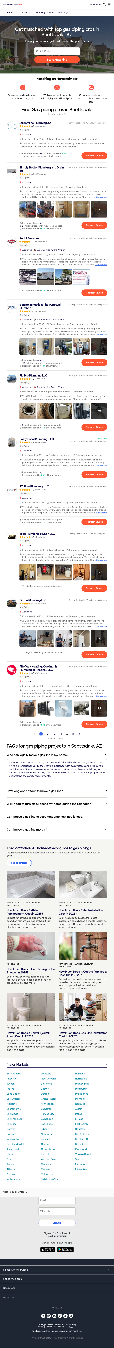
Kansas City (47, 1113)
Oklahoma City (49, 1179)
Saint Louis (47, 1118)
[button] (27, 209)
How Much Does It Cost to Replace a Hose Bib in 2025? (82, 973)
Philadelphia (82, 1083)
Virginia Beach (83, 1154)
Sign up (57, 1222)
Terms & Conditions (73, 1331)
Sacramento (14, 1108)
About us (8, 1297)
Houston (80, 1129)
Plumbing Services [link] (44, 12)
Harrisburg (81, 1078)
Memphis (80, 1098)
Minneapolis (47, 1103)
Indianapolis (13, 1179)
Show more (101, 197)
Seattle (79, 1159)
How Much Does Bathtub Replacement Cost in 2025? (25, 912)
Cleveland (47, 1169)
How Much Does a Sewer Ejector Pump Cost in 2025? (28, 1034)
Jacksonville (13, 1149)
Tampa (10, 1164)
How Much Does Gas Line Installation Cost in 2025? (83, 1034)
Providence (81, 1093)
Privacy (41, 1326)
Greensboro (48, 1149)
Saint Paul (46, 1108)
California (49, 1326)
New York (46, 1134)
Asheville (46, 1139)
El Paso (79, 1118)
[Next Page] (79, 734)
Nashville (80, 1103)
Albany (45, 1129)
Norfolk (79, 1144)
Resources (9, 1288)
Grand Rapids (48, 1098)
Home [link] (10, 12)
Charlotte (46, 1144)
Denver (11, 1129)
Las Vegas (47, 1124)
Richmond (81, 1149)
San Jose (12, 1124)
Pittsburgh (81, 1088)
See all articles (19, 862)
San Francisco (15, 1118)
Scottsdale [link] (27, 12)
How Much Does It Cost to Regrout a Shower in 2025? (30, 970)
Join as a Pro (95, 4)
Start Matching (57, 59)
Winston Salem (49, 1159)
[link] (57, 126)
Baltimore (46, 1083)
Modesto (12, 1103)
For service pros (12, 1278)
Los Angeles (13, 1098)
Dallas (78, 1113)
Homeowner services (15, 1269)
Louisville (46, 1073)
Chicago (11, 1174)
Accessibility (71, 1326)
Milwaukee (81, 1169)
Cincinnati (46, 1164)
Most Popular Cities (13, 1192)
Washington (13, 1139)
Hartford (11, 1134)
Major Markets (18, 1064)
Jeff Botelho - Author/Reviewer (24, 903)
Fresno (10, 1088)
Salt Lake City (83, 1139)
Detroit (45, 1093)
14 (73, 734)
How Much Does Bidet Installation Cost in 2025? (81, 912)
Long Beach (13, 1093)
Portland (80, 1073)
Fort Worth (81, 1124)
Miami (10, 1154)
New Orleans (48, 1078)
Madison (80, 1164)
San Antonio (82, 1134)
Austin (78, 1108)
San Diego (12, 1113)
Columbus (47, 1174)
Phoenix (11, 1078)
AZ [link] (17, 12)
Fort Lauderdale (16, 1144)
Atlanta (11, 1169)
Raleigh (45, 1154)
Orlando (11, 1159)
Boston (45, 1088)
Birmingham (13, 1073)
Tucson (11, 1083)
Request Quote (94, 155)
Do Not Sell (59, 1326)
